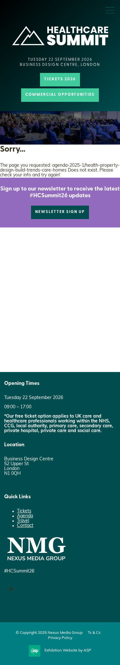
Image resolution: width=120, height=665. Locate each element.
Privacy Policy (60, 638)
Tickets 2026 (60, 79)
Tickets (24, 511)
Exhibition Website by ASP (67, 650)
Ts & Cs (94, 633)
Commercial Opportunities (60, 95)
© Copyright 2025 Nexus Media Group (49, 633)
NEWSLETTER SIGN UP (60, 212)
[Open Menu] (110, 10)
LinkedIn (11, 589)
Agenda (25, 516)
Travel (23, 521)
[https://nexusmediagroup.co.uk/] (36, 562)
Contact (25, 525)
